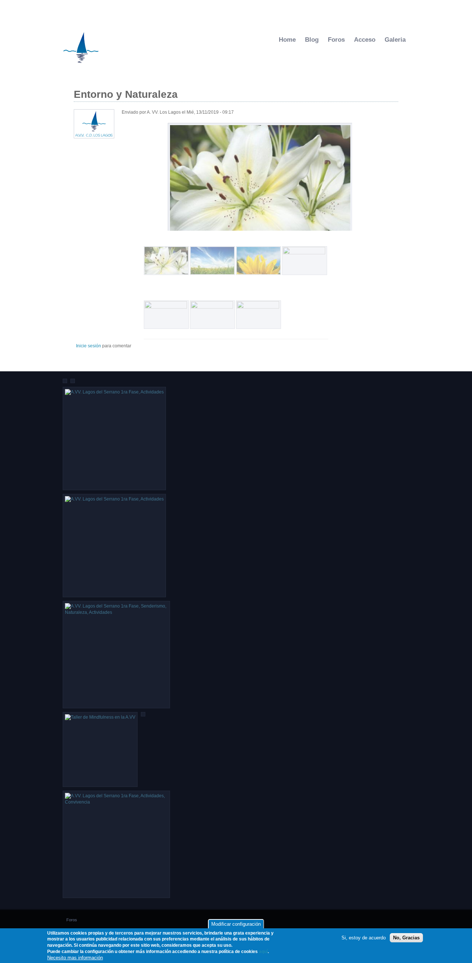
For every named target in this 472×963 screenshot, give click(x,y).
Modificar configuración (236, 924)
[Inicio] (81, 65)
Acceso (364, 39)
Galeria (395, 39)
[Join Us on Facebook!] (273, 10)
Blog (312, 39)
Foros (336, 39)
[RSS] (281, 10)
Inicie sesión (88, 345)
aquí (263, 952)
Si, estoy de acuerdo (363, 938)
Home (287, 39)
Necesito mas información (75, 957)
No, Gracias (406, 938)
